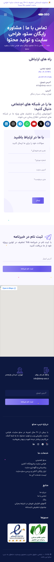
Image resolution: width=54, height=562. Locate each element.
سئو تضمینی (41, 460)
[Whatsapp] (27, 124)
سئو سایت (17, 432)
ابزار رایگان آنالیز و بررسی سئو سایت (31, 471)
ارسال (38, 200)
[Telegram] (43, 444)
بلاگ (44, 500)
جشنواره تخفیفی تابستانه (35, 507)
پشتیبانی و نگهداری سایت (35, 467)
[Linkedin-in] (34, 444)
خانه (48, 45)
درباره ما (43, 492)
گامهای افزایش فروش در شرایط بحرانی (30, 503)
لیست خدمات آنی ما (37, 475)
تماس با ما (41, 496)
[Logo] (44, 15)
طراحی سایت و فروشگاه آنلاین (33, 464)
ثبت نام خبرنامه (27, 269)
